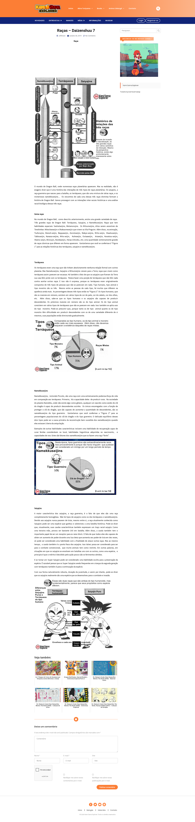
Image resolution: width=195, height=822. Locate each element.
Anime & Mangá (115, 8)
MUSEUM (109, 20)
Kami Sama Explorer (131, 85)
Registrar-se (152, 20)
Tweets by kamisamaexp (130, 92)
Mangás (90, 810)
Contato (132, 8)
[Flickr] (104, 804)
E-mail (65, 755)
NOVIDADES (39, 20)
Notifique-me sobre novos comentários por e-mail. (73, 779)
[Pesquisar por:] (140, 31)
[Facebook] (90, 804)
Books (99, 8)
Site (93, 755)
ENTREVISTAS (54, 20)
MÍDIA (80, 20)
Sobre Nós (102, 810)
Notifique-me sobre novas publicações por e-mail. (102, 779)
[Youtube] (99, 804)
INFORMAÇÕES (95, 20)
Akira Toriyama (84, 8)
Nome (36, 755)
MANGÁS (69, 20)
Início (70, 8)
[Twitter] (95, 804)
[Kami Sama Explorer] (48, 8)
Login (141, 20)
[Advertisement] (76, 60)
